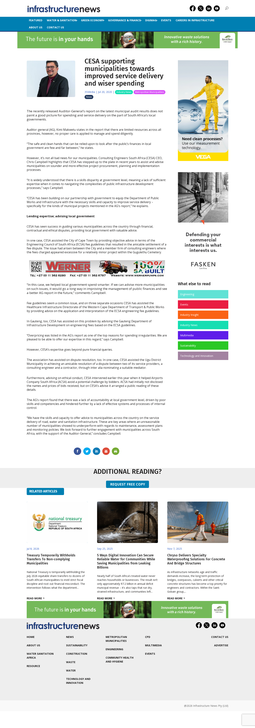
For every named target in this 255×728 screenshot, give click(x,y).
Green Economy (92, 20)
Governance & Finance (124, 20)
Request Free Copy (127, 484)
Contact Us (55, 27)
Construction (76, 653)
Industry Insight (189, 315)
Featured (35, 20)
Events (166, 20)
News (89, 96)
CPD (147, 637)
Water (71, 670)
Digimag (151, 20)
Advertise (221, 645)
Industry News (123, 92)
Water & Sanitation (62, 20)
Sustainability (188, 345)
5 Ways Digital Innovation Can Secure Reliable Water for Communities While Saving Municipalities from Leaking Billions (126, 561)
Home (31, 637)
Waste (70, 662)
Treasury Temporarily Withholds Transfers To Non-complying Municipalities (51, 559)
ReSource (33, 666)
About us (35, 27)
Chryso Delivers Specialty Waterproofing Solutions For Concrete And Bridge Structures (196, 559)
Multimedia (187, 335)
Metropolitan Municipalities (149, 92)
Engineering (187, 294)
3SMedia (90, 92)
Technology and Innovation (196, 356)
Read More (34, 598)
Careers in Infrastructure (195, 20)
